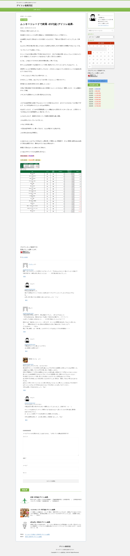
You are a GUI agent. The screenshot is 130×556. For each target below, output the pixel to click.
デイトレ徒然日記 (25, 5)
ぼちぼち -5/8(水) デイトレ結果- (40, 522)
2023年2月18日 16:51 (28, 364)
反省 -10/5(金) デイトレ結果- (39, 497)
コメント (25, 436)
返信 (24, 276)
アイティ (31, 264)
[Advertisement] (35, 229)
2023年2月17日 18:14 (28, 269)
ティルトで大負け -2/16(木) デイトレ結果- (37, 534)
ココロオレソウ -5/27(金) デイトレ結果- (42, 509)
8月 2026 (101, 43)
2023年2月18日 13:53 (28, 313)
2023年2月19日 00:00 (30, 289)
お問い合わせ (37, 9)
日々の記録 (25, 257)
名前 (24, 458)
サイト (25, 472)
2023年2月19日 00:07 (30, 403)
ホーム (22, 9)
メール (25, 465)
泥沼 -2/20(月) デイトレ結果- (33, 536)
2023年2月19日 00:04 (30, 344)
